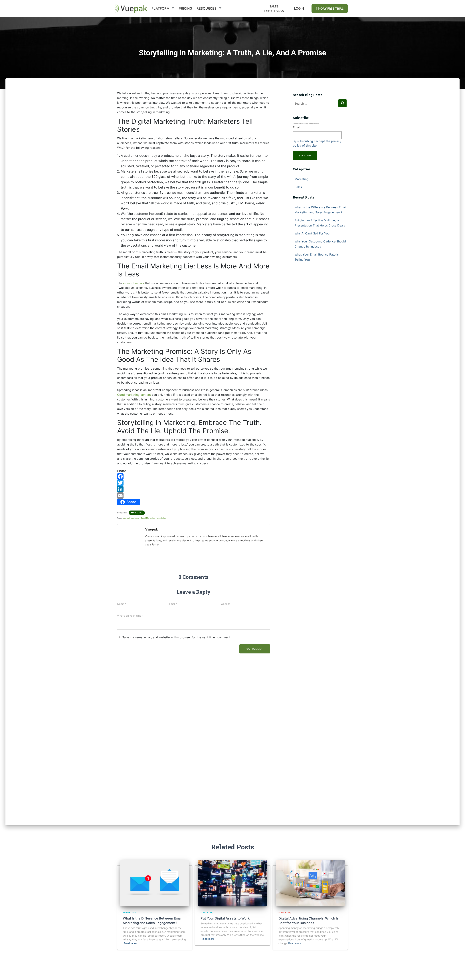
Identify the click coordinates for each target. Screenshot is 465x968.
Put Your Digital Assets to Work (225, 918)
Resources (207, 8)
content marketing (131, 518)
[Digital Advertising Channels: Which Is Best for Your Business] (310, 883)
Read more (130, 943)
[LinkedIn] (193, 489)
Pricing (185, 8)
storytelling (161, 518)
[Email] (193, 495)
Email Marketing (148, 518)
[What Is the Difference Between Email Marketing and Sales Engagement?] (154, 883)
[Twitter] (193, 483)
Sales (298, 187)
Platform (160, 8)
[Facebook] (193, 476)
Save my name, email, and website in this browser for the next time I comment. (176, 637)
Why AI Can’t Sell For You (312, 233)
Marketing (136, 513)
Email (296, 127)
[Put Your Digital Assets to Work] (232, 883)
